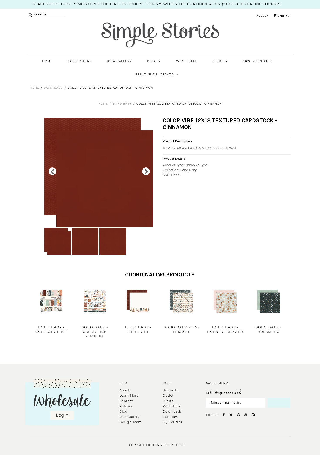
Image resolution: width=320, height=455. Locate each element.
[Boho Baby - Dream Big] (269, 319)
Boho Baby (53, 87)
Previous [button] (52, 171)
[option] (99, 172)
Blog (152, 61)
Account (263, 15)
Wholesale (186, 61)
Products (170, 390)
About (124, 390)
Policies (126, 406)
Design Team (130, 422)
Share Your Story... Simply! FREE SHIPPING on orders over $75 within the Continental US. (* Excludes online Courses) (157, 4)
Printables (171, 406)
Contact (126, 401)
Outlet (168, 395)
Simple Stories (172, 445)
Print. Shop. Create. (155, 74)
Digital (169, 401)
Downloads (172, 411)
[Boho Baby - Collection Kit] (51, 319)
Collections (80, 61)
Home (47, 61)
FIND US (213, 415)
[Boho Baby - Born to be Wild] (225, 319)
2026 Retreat (255, 61)
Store (218, 61)
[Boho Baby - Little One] (138, 319)
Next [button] (146, 171)
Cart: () (283, 15)
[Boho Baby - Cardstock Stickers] (95, 319)
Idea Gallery (119, 61)
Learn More (129, 395)
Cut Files (170, 417)
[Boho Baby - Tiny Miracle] (182, 319)
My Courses (172, 422)
